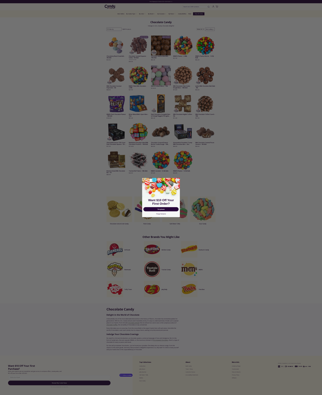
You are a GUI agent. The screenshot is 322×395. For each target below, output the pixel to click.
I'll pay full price (161, 214)
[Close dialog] (178, 180)
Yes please (161, 209)
